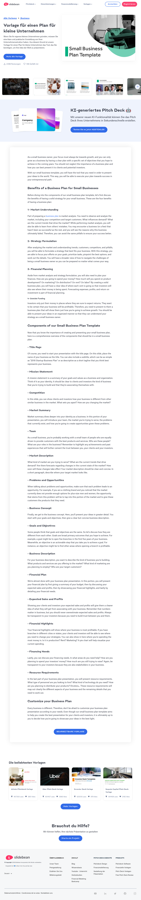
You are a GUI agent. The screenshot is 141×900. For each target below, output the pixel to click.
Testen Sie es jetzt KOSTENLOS (89, 130)
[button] (30, 4)
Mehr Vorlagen (70, 806)
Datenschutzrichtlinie (12, 893)
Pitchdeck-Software (123, 864)
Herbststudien (77, 875)
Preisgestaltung (55, 867)
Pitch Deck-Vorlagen (123, 871)
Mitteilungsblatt (55, 875)
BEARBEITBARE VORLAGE (70, 732)
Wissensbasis (77, 867)
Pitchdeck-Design (100, 864)
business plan (52, 216)
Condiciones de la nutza (31, 893)
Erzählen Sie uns (56, 871)
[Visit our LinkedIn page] (105, 894)
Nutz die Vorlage (14, 57)
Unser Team (54, 864)
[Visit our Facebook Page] (125, 894)
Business (25, 18)
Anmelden (113, 4)
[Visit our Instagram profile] (135, 894)
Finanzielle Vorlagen (123, 867)
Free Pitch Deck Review (124, 875)
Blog (73, 864)
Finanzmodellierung (101, 867)
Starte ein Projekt (70, 838)
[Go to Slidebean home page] (12, 4)
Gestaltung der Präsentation (99, 873)
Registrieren (129, 4)
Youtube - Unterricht (79, 871)
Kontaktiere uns (47, 893)
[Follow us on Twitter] (115, 894)
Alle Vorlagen (10, 18)
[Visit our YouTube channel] (95, 894)
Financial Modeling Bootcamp (79, 880)
